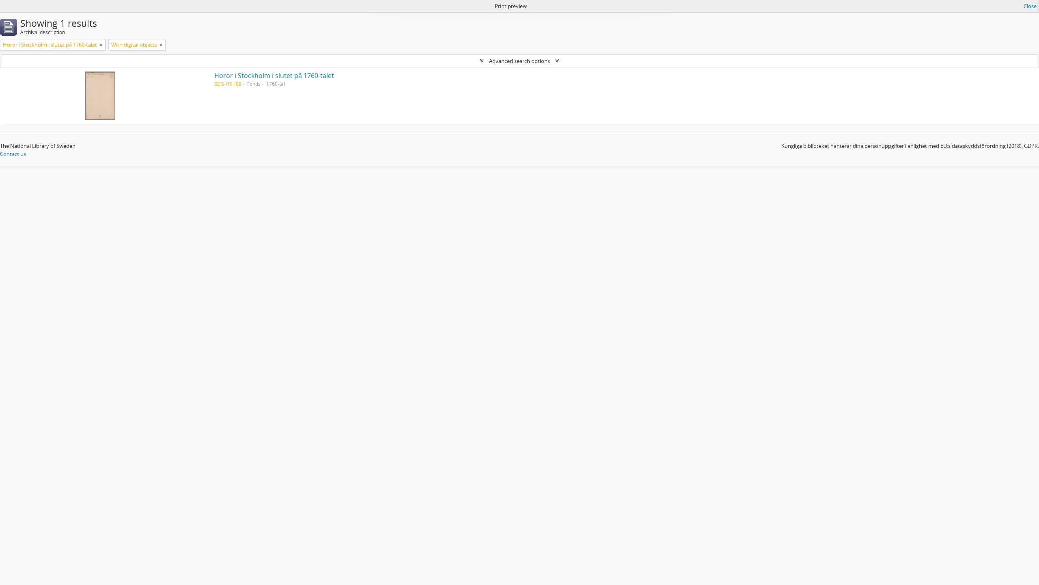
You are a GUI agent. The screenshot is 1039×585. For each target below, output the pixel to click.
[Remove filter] (101, 45)
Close (1030, 6)
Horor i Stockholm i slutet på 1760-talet (274, 75)
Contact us (13, 154)
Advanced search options (519, 61)
